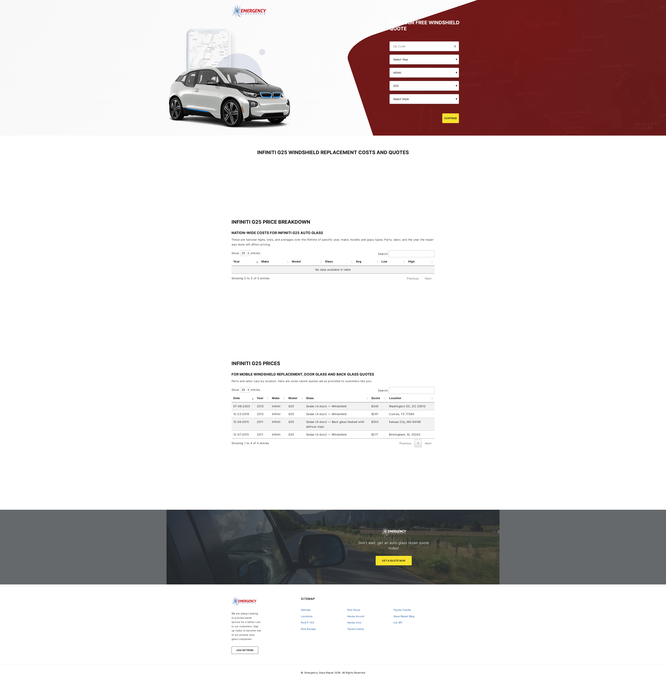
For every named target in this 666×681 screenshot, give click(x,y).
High (411, 261)
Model (296, 261)
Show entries (246, 253)
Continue (450, 118)
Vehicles (306, 609)
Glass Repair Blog (403, 616)
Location (395, 398)
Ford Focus (353, 609)
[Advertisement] (333, 180)
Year (236, 261)
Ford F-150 (307, 622)
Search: (383, 254)
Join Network (245, 650)
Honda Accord (355, 616)
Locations (307, 616)
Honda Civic (354, 622)
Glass (329, 261)
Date (236, 398)
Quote (375, 398)
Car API (397, 622)
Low (384, 261)
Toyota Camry (355, 628)
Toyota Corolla (402, 609)
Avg (358, 261)
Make (265, 261)
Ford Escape (308, 628)
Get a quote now (393, 560)
